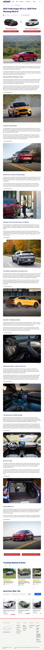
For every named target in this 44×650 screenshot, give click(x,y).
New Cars (18, 625)
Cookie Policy (37, 632)
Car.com (30, 627)
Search (38, 594)
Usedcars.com (32, 625)
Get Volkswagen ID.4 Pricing (10, 31)
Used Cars (18, 627)
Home (4, 5)
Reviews (12, 5)
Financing (18, 632)
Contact (24, 630)
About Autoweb (24, 626)
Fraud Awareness (38, 639)
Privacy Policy (37, 629)
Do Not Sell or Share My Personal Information (38, 636)
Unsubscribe (38, 641)
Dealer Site (25, 628)
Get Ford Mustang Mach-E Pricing (31, 31)
